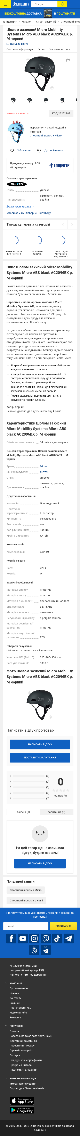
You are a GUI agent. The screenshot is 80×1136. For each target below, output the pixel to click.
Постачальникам (21, 1007)
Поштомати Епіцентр (23, 1069)
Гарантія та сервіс (21, 1050)
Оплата (14, 1031)
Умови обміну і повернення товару (29, 212)
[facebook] (11, 938)
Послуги (15, 1055)
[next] (72, 224)
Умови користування (23, 1083)
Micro (43, 466)
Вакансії (15, 1002)
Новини (14, 993)
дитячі (44, 471)
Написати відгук (40, 744)
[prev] (62, 224)
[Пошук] (62, 4)
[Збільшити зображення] (68, 60)
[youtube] (23, 938)
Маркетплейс (18, 1012)
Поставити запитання (40, 757)
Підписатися (63, 926)
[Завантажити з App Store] (22, 1101)
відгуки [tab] (21, 812)
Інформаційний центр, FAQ (27, 970)
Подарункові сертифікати (26, 1060)
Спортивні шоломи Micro (46, 135)
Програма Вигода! (21, 1065)
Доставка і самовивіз (23, 1040)
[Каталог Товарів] (5, 4)
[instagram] (34, 938)
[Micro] (17, 184)
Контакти (16, 998)
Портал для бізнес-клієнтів (27, 1088)
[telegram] (69, 938)
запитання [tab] (54, 812)
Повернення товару (22, 1045)
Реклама (15, 1017)
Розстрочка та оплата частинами (31, 1035)
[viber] (46, 938)
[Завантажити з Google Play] (22, 1110)
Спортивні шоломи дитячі (26, 900)
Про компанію (19, 988)
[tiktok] (57, 938)
